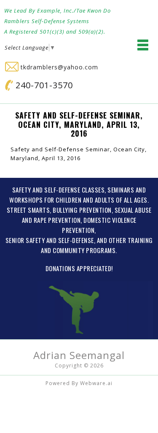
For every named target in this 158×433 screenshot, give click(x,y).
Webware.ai (96, 383)
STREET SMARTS (28, 209)
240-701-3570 (43, 85)
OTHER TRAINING (131, 240)
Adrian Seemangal (79, 355)
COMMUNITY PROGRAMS (84, 250)
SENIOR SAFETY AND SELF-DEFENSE (49, 240)
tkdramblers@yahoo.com (58, 67)
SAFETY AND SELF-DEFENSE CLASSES (58, 189)
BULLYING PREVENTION (82, 209)
